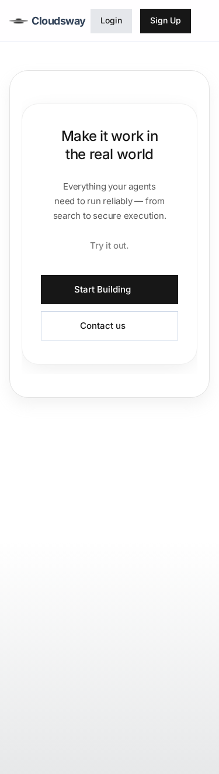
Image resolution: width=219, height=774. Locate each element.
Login (111, 20)
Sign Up (165, 20)
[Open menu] (203, 21)
